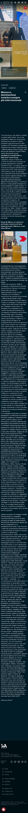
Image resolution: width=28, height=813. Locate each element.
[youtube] (22, 2)
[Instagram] (11, 2)
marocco (12, 88)
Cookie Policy (9, 791)
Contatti (7, 784)
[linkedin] (19, 2)
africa (4, 88)
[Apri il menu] (25, 7)
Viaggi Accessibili (10, 778)
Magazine (7, 781)
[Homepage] (3, 8)
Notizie (7, 774)
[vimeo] (25, 2)
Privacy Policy (9, 794)
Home (5, 69)
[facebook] (15, 2)
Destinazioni (13, 69)
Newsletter (8, 788)
